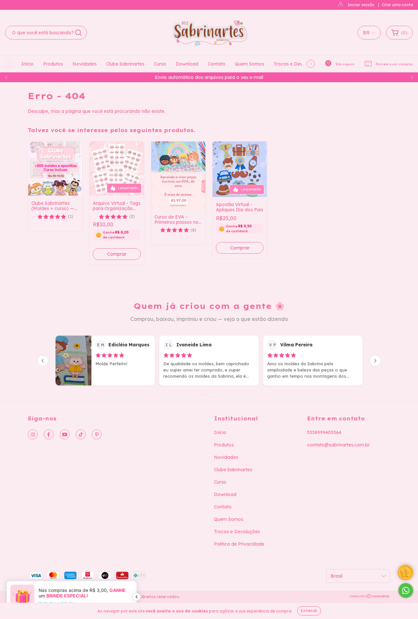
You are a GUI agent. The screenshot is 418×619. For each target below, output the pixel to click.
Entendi (309, 610)
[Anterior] (42, 360)
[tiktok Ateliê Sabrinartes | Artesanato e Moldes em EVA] (81, 434)
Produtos (53, 64)
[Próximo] (375, 360)
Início (27, 64)
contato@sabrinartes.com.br (338, 445)
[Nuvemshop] (369, 597)
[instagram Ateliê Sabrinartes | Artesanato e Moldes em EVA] (33, 434)
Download (187, 64)
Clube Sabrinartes (125, 64)
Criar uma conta (397, 4)
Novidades (84, 64)
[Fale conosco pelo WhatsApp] (405, 590)
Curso (160, 64)
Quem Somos (249, 64)
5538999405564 (324, 432)
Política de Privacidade (239, 544)
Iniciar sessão (361, 4)
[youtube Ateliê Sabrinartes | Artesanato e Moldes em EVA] (65, 434)
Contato (216, 64)
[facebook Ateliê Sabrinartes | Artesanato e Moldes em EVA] (49, 434)
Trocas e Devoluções (297, 64)
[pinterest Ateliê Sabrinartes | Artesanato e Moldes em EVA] (97, 434)
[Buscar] (78, 32)
